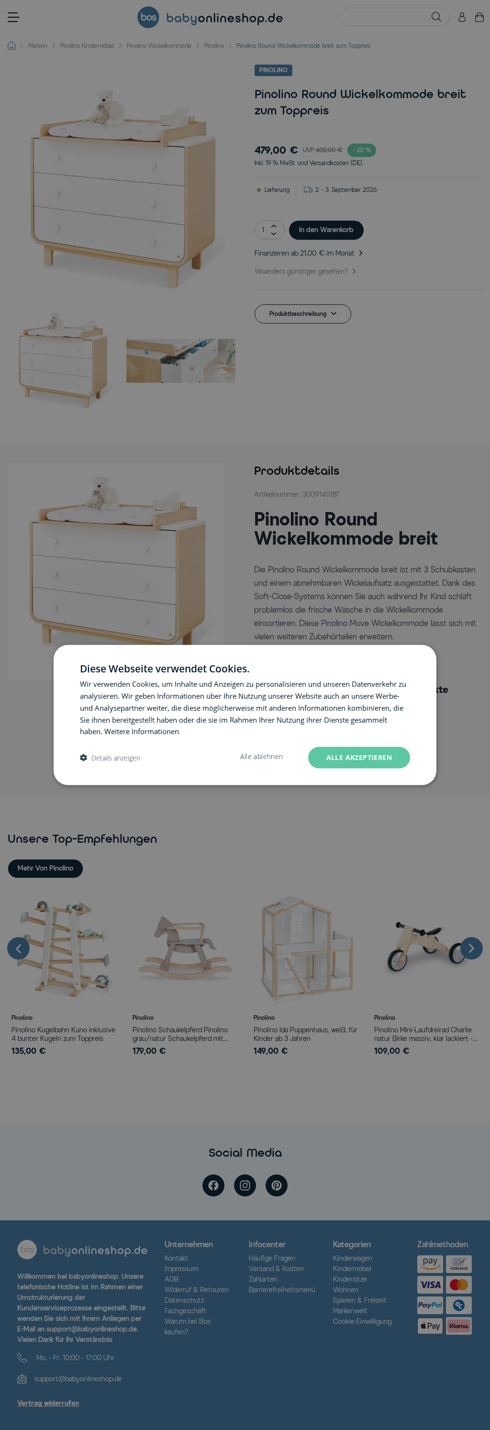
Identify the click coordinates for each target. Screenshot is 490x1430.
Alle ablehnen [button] (261, 756)
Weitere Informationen (141, 731)
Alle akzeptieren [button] (359, 757)
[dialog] (245, 715)
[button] (110, 757)
